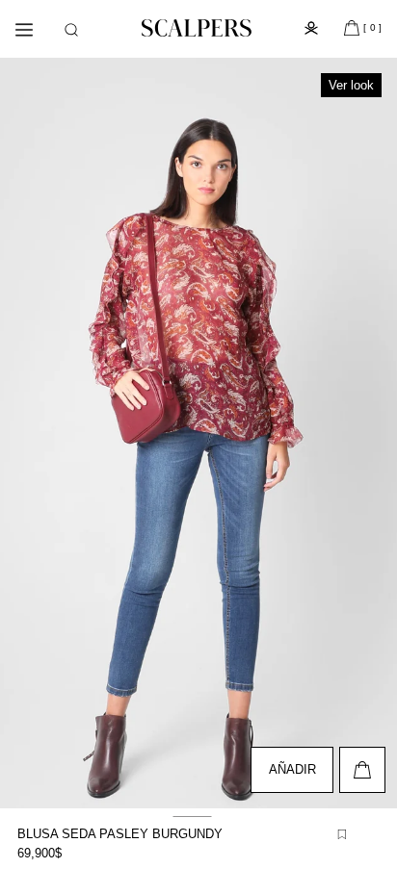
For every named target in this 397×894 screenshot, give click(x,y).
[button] (71, 30)
